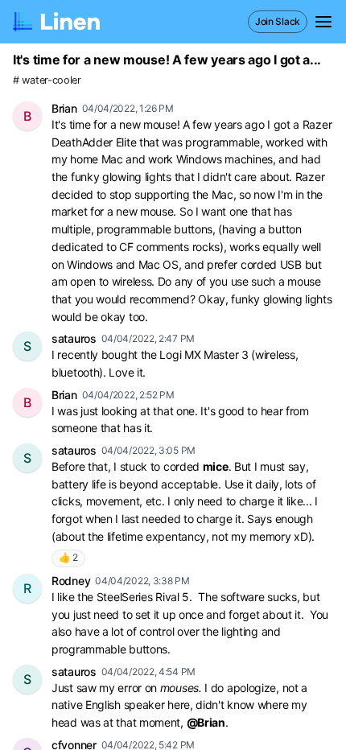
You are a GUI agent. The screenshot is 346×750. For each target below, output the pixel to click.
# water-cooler (47, 80)
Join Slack (277, 21)
